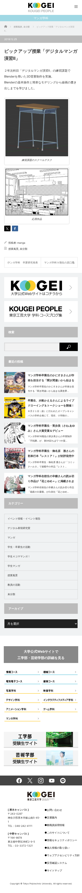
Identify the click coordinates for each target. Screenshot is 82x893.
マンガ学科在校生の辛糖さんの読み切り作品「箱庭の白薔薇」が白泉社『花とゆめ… (51, 489)
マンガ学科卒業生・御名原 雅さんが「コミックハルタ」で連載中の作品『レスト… (51, 464)
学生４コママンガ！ (19, 556)
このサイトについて (58, 832)
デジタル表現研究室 (19, 528)
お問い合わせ (54, 809)
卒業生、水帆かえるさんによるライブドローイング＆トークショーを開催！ (51, 403)
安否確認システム (57, 862)
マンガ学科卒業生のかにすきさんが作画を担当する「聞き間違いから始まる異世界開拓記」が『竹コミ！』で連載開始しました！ (51, 378)
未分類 (23, 248)
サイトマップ (54, 870)
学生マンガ (14, 565)
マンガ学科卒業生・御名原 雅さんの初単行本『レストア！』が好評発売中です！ (51, 454)
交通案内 (52, 817)
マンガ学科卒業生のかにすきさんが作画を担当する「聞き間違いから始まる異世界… (51, 388)
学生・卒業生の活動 (19, 546)
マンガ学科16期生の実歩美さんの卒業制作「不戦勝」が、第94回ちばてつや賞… (50, 438)
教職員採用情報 (56, 825)
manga (21, 242)
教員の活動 (14, 584)
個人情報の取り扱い (58, 847)
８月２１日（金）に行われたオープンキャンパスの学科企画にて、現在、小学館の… (51, 413)
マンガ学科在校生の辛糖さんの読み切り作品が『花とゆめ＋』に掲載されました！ (51, 479)
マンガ (11, 537)
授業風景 (13, 248)
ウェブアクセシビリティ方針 (63, 855)
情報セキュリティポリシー (62, 840)
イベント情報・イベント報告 (24, 518)
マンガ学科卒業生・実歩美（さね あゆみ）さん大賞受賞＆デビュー (51, 428)
